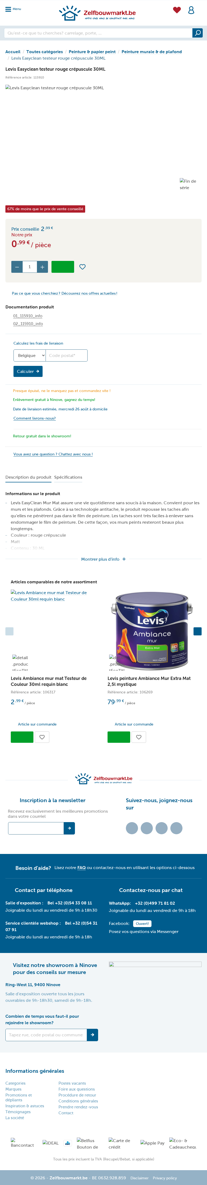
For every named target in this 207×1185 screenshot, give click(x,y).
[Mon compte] (191, 9)
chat (177, 890)
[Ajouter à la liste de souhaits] (82, 267)
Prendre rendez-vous (78, 1107)
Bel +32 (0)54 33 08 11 (69, 903)
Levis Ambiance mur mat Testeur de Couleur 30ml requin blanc (49, 681)
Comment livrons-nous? (34, 418)
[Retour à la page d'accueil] (97, 13)
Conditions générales (78, 1101)
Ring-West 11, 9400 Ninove (32, 984)
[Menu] (14, 7)
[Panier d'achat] (200, 6)
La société (14, 1118)
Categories (15, 1083)
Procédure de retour (77, 1095)
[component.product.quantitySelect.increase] (42, 267)
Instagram (162, 828)
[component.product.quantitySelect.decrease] (17, 267)
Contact (65, 1113)
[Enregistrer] (92, 1035)
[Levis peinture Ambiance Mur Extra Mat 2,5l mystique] (152, 631)
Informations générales (34, 1071)
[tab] (28, 477)
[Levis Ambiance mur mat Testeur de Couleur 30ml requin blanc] (55, 596)
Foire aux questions (76, 1089)
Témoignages (18, 1112)
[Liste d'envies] (177, 9)
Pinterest (176, 828)
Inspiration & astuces (24, 1106)
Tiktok (132, 828)
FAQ (81, 867)
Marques (13, 1089)
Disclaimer (139, 1178)
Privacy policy (165, 1178)
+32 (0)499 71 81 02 (155, 903)
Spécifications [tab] (68, 477)
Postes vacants (72, 1083)
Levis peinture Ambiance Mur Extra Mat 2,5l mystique (149, 681)
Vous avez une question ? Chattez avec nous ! (53, 454)
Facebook (147, 828)
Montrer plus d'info (100, 559)
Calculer (25, 371)
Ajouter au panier (62, 267)
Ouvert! (142, 924)
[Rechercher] (197, 33)
